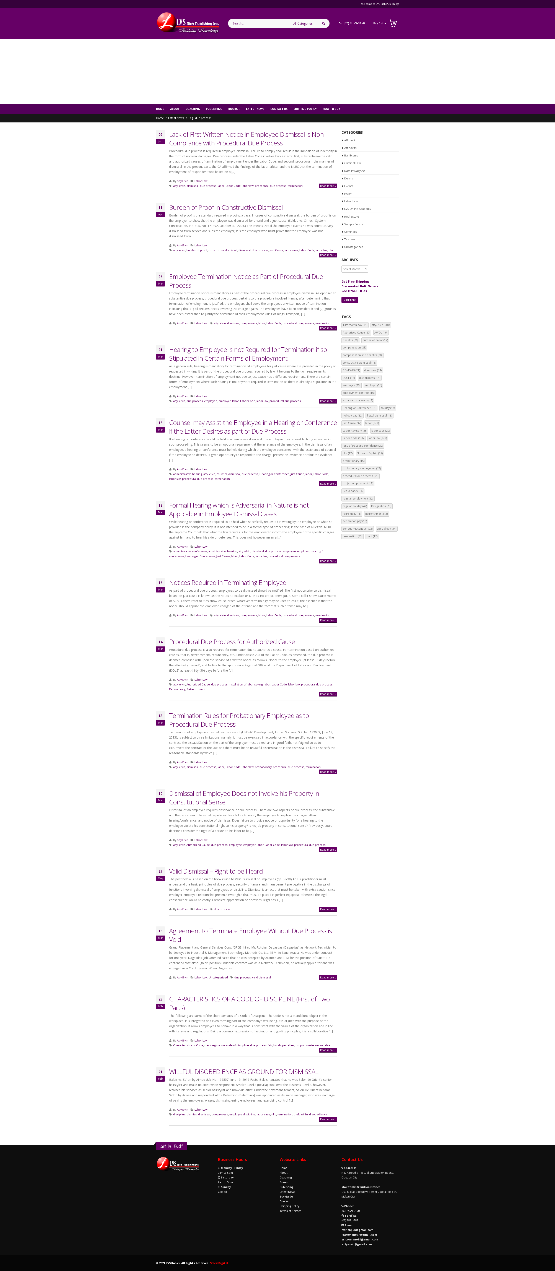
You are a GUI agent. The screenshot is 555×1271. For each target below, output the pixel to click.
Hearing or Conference (274, 474)
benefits (350, 340)
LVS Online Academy (357, 209)
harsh (277, 1045)
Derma (348, 178)
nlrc (331, 250)
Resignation (381, 506)
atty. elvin (179, 186)
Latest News (255, 109)
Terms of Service (290, 1211)
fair (270, 1045)
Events (348, 186)
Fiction (348, 193)
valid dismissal (261, 977)
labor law (248, 186)
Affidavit (349, 140)
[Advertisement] (277, 71)
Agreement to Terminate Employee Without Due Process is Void (250, 935)
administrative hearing (187, 474)
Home (160, 109)
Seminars (350, 232)
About (175, 109)
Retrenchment (196, 689)
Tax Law (349, 239)
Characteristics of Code (188, 1045)
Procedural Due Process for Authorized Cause (232, 641)
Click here (350, 300)
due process (208, 186)
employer (225, 401)
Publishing (214, 109)
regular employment (358, 498)
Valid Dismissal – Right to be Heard (216, 871)
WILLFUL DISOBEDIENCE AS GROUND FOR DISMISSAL (243, 1071)
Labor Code (233, 186)
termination (295, 186)
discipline (179, 1114)
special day (386, 529)
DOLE (349, 378)
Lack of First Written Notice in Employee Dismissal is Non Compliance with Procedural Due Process (246, 138)
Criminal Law (352, 163)
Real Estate (351, 216)
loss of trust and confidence (363, 446)
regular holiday (355, 506)
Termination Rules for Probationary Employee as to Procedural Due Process (239, 720)
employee (210, 401)
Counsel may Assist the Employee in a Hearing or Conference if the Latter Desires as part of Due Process (253, 427)
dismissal (192, 186)
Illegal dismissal (379, 415)
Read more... (328, 186)
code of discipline (237, 1045)
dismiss (192, 1114)
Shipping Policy (305, 109)
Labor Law (200, 181)
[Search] (324, 23)
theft (297, 1114)
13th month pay (355, 325)
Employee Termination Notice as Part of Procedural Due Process (246, 281)
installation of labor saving (246, 684)
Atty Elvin (182, 181)
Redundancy (177, 689)
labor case (291, 250)
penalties (288, 1045)
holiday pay (352, 415)
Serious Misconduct (358, 529)
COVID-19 (351, 370)
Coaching (193, 109)
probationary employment (362, 468)
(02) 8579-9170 (350, 1211)
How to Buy (331, 109)
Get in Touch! (171, 1146)
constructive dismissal (223, 250)
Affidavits (350, 148)
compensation (354, 347)
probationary (263, 767)
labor (221, 186)
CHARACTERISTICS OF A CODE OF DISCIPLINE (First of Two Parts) (249, 1003)
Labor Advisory (355, 431)
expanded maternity (358, 400)
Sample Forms (353, 224)
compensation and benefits (362, 355)
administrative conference (190, 551)
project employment (358, 483)
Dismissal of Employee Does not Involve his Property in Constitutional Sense (244, 797)
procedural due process (270, 186)
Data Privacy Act (354, 171)
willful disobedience (314, 1114)
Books (233, 109)
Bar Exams (351, 155)
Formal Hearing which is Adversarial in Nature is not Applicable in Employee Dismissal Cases (239, 509)
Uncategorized (218, 977)
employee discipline (242, 1114)
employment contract (359, 393)
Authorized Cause (198, 684)
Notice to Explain (370, 453)
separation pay (355, 521)
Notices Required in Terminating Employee (227, 582)
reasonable (322, 1045)
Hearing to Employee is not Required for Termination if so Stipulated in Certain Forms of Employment (248, 354)
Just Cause (276, 250)
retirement (352, 514)
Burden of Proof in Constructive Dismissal (226, 207)
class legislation (214, 1045)
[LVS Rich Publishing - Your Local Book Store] (187, 23)
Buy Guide (379, 23)
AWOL (380, 332)
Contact (284, 1201)
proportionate (305, 1045)
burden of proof (196, 250)
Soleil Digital (219, 1263)
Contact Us (278, 109)
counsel (222, 474)
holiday (387, 408)
